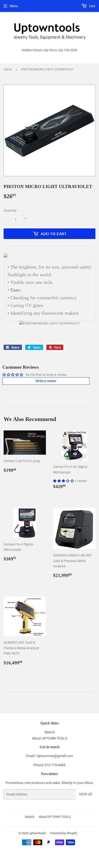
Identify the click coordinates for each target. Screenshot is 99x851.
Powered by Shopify (63, 833)
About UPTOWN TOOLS (49, 738)
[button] (63, 481)
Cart (91, 6)
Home (8, 69)
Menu (14, 6)
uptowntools (37, 833)
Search (49, 732)
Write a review (46, 381)
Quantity (10, 210)
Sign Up (85, 794)
